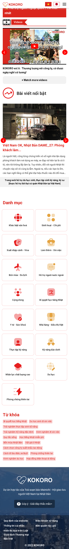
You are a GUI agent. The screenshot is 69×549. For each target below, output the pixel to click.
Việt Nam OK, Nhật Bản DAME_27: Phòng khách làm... (33, 147)
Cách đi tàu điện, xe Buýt (15, 453)
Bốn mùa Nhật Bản (12, 442)
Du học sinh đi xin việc (41, 421)
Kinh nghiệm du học (13, 458)
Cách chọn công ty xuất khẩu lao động (22, 448)
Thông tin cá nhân (14, 525)
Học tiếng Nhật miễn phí (32, 437)
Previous (4, 52)
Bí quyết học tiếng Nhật (15, 421)
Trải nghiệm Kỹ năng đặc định (18, 432)
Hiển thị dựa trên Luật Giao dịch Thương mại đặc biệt (16, 534)
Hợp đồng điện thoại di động (40, 458)
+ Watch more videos (34, 80)
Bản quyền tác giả (46, 525)
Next (65, 52)
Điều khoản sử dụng (47, 520)
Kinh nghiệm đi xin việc (47, 432)
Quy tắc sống (10, 437)
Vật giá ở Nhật (32, 442)
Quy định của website (16, 520)
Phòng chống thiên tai (42, 453)
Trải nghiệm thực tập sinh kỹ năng (20, 426)
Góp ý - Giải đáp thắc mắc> (37, 503)
